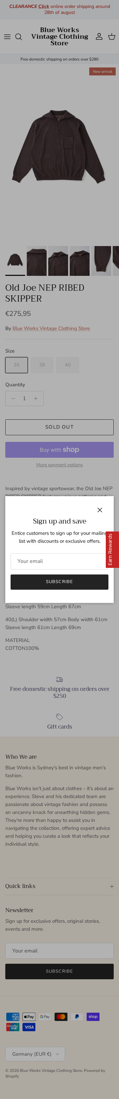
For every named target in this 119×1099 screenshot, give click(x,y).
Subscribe (59, 582)
